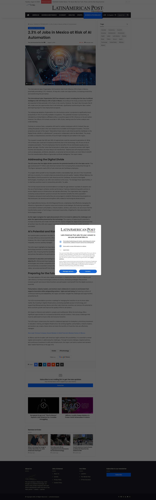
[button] (78, 250)
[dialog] (78, 250)
